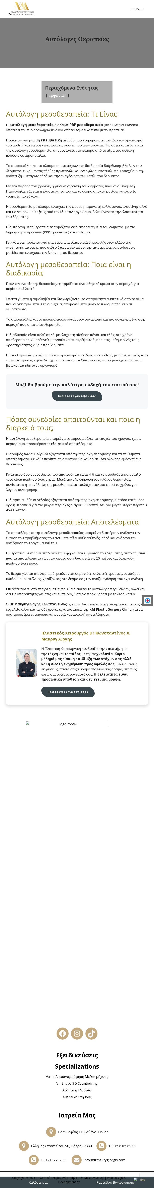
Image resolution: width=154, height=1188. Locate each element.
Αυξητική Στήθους (77, 1097)
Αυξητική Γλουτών (77, 1090)
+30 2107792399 (54, 1160)
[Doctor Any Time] (147, 600)
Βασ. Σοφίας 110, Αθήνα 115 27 (83, 1132)
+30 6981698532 (121, 1146)
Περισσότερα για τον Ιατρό (68, 692)
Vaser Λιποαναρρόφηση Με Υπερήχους (77, 1076)
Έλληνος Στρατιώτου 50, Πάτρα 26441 (61, 1146)
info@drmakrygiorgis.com (104, 1160)
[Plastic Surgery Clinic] (21, 9)
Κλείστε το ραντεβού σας (77, 396)
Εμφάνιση (58, 95)
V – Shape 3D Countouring (77, 1083)
